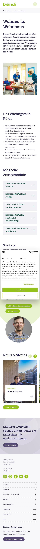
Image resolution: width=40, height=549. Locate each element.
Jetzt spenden (10, 445)
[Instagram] (10, 476)
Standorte (6, 485)
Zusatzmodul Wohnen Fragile (15, 195)
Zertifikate (6, 489)
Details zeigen (29, 284)
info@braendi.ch (8, 471)
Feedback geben (8, 504)
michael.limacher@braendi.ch (19, 306)
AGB (4, 519)
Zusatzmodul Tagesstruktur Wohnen (14, 206)
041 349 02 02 (7, 468)
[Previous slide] (30, 356)
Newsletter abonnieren (13, 539)
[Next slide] (35, 356)
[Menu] (35, 4)
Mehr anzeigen (10, 407)
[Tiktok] (26, 476)
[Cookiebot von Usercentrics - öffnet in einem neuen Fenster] (29, 252)
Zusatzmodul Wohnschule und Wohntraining (15, 218)
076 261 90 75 (12, 311)
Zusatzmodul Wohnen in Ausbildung (16, 230)
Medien (5, 499)
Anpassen (19, 295)
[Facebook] (16, 476)
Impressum (6, 509)
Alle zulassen (20, 290)
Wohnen (8, 11)
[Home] (9, 4)
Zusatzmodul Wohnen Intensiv (15, 185)
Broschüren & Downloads (11, 494)
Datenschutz (7, 514)
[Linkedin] (5, 476)
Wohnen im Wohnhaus (19, 11)
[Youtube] (21, 476)
